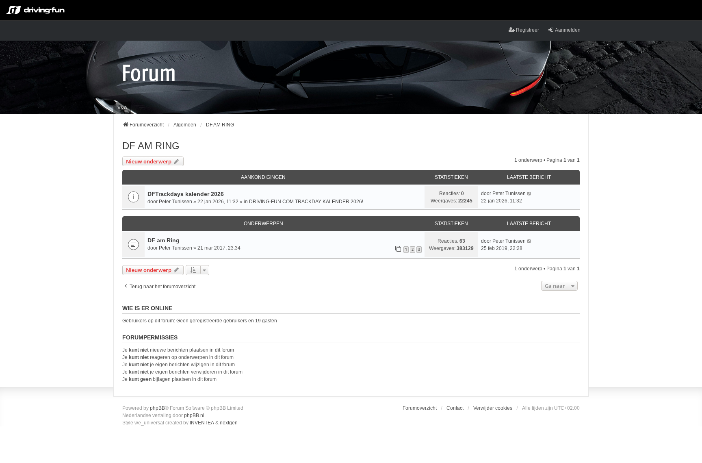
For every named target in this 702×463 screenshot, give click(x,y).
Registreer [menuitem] (527, 30)
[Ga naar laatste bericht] (529, 193)
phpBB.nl (194, 415)
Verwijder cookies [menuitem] (492, 408)
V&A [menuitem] (122, 108)
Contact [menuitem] (455, 408)
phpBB (157, 408)
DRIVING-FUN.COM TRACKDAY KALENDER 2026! (306, 201)
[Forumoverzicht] (149, 72)
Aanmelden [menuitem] (568, 30)
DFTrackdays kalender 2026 (185, 194)
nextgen (229, 423)
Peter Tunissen (175, 201)
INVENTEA (202, 423)
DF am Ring (163, 240)
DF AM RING (151, 145)
